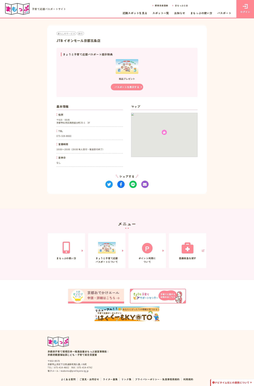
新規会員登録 (161, 5)
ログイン (245, 12)
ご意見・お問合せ (89, 379)
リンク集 (126, 379)
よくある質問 (68, 379)
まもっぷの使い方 (201, 13)
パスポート (224, 13)
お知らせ (179, 13)
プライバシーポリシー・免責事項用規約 (157, 379)
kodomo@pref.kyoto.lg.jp (75, 370)
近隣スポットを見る (135, 13)
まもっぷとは (181, 5)
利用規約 (188, 379)
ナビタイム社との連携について (232, 382)
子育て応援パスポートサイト (49, 9)
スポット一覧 (160, 13)
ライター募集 (110, 379)
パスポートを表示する (127, 87)
